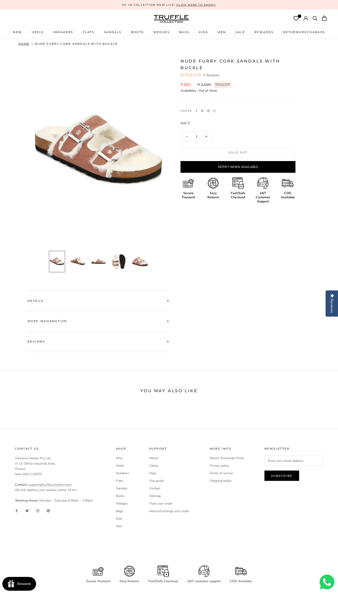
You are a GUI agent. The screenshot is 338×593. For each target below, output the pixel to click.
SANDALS (112, 32)
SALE (240, 32)
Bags (119, 511)
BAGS (184, 32)
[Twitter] (202, 110)
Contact (154, 488)
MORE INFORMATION (47, 321)
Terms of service (221, 473)
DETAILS (35, 301)
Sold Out (238, 152)
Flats (88, 32)
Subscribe (281, 475)
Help (152, 473)
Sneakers (122, 473)
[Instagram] (37, 510)
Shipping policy (221, 481)
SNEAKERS (63, 32)
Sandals (121, 488)
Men (119, 526)
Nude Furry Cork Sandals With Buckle (76, 43)
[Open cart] (324, 19)
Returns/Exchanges (304, 32)
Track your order (160, 503)
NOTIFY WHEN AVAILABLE (238, 167)
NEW (17, 32)
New (119, 458)
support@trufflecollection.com (50, 484)
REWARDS (264, 32)
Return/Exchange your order (169, 511)
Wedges (122, 503)
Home (24, 43)
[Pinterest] (208, 110)
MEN (222, 32)
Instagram (214, 110)
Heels (38, 32)
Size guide (156, 481)
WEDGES (161, 32)
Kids (119, 518)
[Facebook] (196, 110)
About (153, 458)
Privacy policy (219, 465)
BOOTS (137, 32)
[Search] (315, 19)
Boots (120, 496)
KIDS (203, 32)
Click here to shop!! (196, 4)
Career (153, 465)
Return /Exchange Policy (227, 458)
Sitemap (155, 496)
